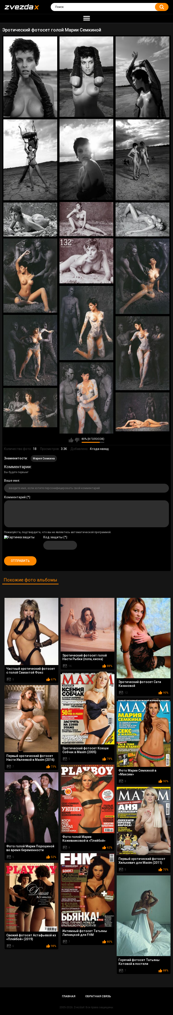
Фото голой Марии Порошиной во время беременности (30, 848)
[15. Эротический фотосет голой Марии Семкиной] (142, 353)
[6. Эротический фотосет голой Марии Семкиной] (142, 159)
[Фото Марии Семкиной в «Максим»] (144, 732)
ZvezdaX (79, 1007)
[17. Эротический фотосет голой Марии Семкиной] (30, 407)
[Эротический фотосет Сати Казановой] (144, 638)
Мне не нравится (77, 440)
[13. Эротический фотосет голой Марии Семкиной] (86, 323)
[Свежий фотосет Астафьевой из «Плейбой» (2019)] (31, 897)
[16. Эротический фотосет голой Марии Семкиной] (86, 398)
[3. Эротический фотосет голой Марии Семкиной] (142, 76)
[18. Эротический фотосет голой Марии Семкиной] (142, 411)
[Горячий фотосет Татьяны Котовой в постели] (144, 915)
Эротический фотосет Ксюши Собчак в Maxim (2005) (85, 750)
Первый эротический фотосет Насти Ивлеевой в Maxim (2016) (30, 757)
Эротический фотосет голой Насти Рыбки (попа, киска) (84, 657)
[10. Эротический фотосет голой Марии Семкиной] (86, 260)
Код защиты (53, 537)
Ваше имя (11, 480)
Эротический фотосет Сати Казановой (139, 684)
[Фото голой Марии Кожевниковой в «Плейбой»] (87, 799)
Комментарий (15, 497)
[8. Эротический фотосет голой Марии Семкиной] (30, 219)
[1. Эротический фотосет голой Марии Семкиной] (30, 76)
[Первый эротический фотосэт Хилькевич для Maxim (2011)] (144, 821)
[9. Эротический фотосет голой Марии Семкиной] (142, 219)
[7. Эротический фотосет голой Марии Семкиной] (86, 219)
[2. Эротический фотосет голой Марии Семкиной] (86, 76)
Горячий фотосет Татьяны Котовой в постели (138, 962)
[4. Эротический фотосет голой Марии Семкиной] (86, 159)
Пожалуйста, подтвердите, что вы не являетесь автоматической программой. (57, 532)
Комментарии (17, 466)
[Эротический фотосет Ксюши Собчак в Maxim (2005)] (87, 708)
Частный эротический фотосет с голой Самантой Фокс (30, 670)
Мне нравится (71, 440)
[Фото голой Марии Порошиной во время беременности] (31, 807)
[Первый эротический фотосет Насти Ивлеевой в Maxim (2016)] (31, 718)
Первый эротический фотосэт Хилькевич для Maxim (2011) (141, 860)
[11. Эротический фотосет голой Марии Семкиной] (30, 275)
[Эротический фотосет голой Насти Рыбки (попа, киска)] (87, 625)
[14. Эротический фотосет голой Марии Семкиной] (30, 350)
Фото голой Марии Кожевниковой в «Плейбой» (83, 838)
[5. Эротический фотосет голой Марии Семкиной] (30, 159)
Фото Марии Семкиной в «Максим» (137, 772)
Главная (68, 996)
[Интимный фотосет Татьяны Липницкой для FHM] (87, 890)
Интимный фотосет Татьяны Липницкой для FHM (84, 933)
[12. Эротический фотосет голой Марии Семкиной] (142, 276)
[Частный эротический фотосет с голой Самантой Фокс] (31, 631)
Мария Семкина (44, 458)
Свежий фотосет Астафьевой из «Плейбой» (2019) (31, 937)
